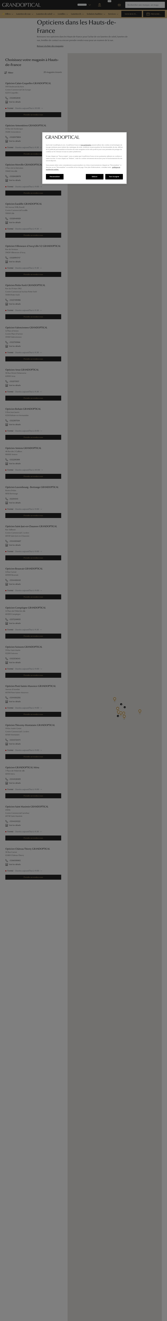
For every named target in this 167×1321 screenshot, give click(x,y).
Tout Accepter (114, 177)
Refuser (94, 177)
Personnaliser (55, 177)
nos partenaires (86, 145)
